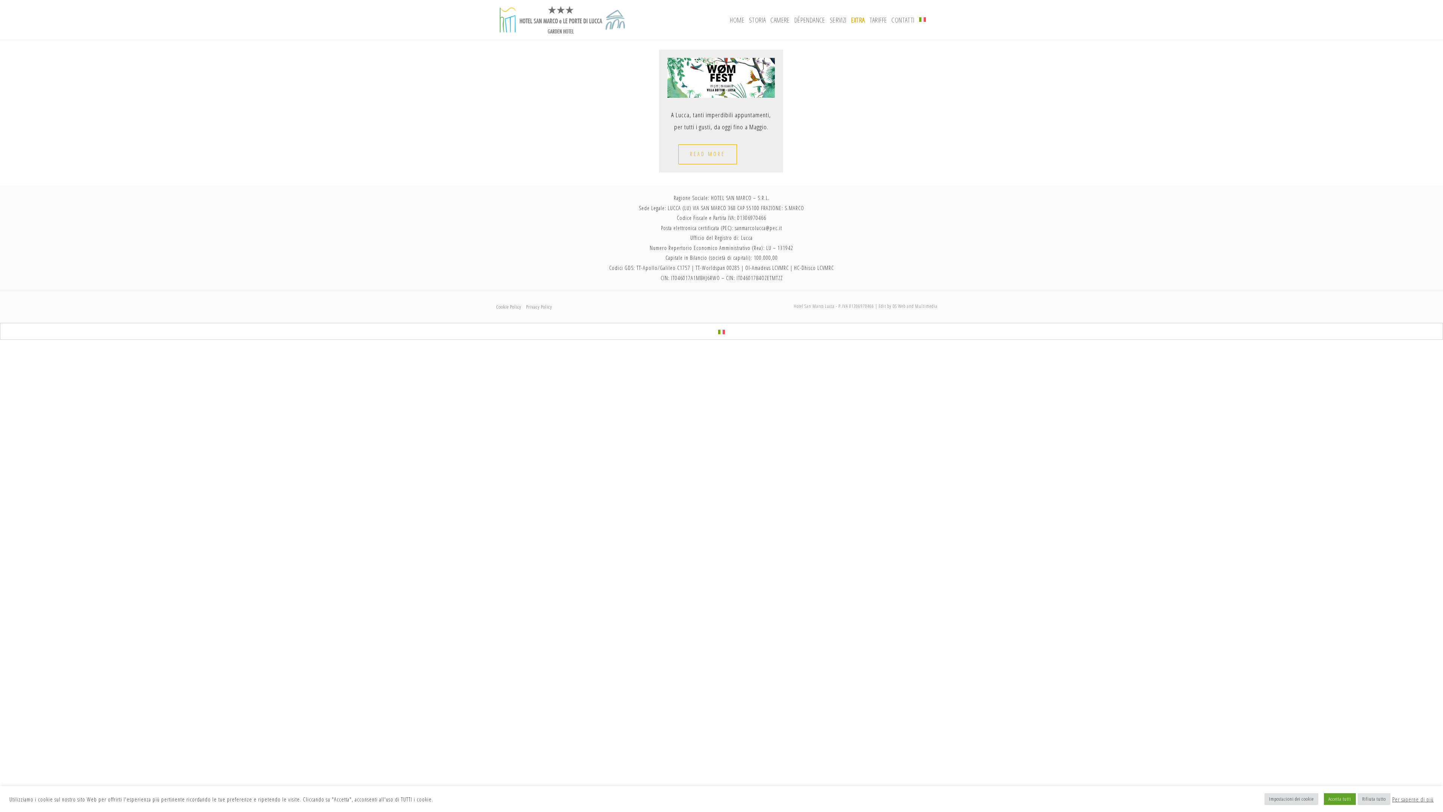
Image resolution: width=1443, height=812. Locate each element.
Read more (707, 154)
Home (737, 19)
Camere (780, 19)
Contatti (902, 19)
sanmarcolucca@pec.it (758, 228)
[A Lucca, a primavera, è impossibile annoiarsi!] (721, 77)
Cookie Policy (508, 306)
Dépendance (809, 19)
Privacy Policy (539, 306)
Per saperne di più (1413, 799)
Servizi (838, 19)
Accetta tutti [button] (1339, 798)
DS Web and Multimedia (915, 306)
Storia (757, 19)
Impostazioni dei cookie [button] (1291, 798)
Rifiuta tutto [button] (1374, 798)
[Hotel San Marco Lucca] (562, 19)
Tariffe (878, 19)
